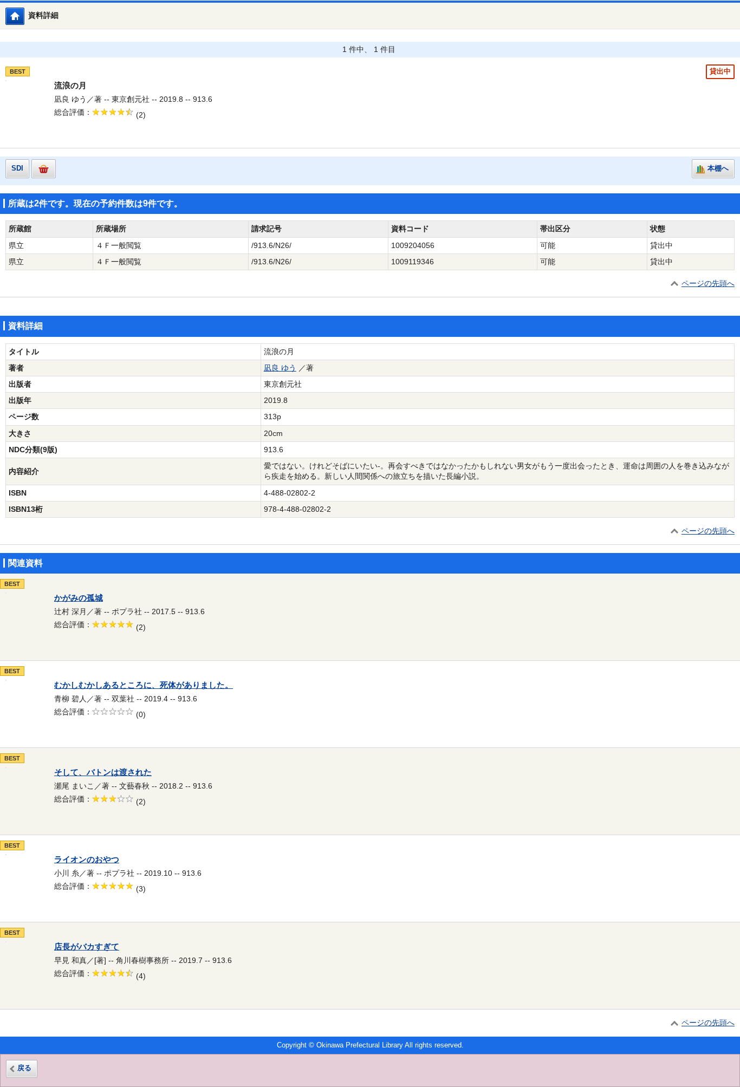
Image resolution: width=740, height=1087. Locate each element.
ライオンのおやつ (86, 859)
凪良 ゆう (280, 368)
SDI (17, 168)
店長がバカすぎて (86, 946)
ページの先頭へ (708, 283)
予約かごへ (43, 168)
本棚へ (718, 168)
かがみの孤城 (78, 598)
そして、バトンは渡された (103, 772)
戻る (24, 1068)
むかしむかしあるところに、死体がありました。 (143, 685)
